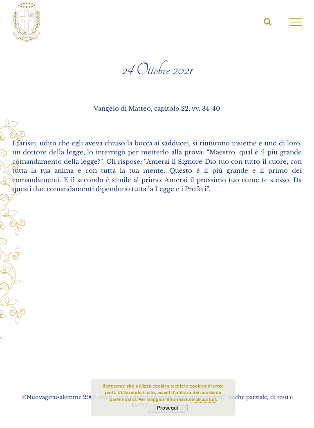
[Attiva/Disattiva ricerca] (267, 22)
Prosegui (167, 407)
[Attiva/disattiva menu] (295, 22)
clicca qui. (206, 399)
